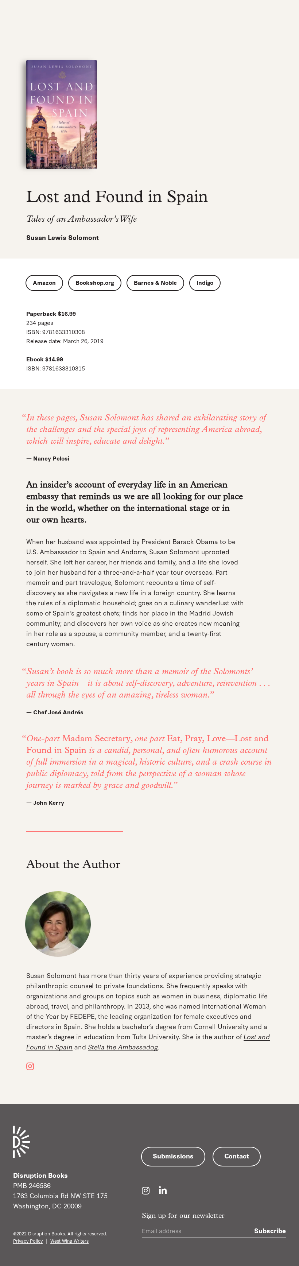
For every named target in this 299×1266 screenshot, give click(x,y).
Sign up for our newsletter (183, 1216)
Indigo (205, 282)
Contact (236, 1155)
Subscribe (270, 1230)
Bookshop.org (94, 282)
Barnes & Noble (155, 282)
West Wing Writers (69, 1240)
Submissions (173, 1155)
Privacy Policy (28, 1240)
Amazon (44, 282)
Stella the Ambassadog (123, 1046)
